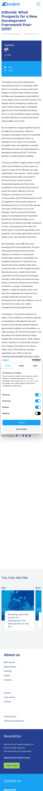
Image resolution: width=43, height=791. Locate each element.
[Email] (30, 435)
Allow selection (21, 429)
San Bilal (7, 55)
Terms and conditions (14, 721)
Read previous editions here (17, 757)
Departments (10, 666)
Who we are (9, 662)
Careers (7, 693)
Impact (7, 675)
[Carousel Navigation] (21, 609)
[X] (20, 435)
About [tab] (35, 366)
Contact (7, 701)
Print (10, 67)
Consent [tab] (8, 366)
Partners (8, 680)
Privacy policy (10, 716)
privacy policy (29, 381)
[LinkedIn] (23, 435)
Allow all (21, 422)
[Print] (26, 435)
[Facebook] (17, 435)
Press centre (9, 697)
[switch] (38, 400)
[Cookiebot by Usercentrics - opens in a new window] (32, 360)
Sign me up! (11, 765)
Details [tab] (21, 366)
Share (10, 70)
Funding (7, 671)
